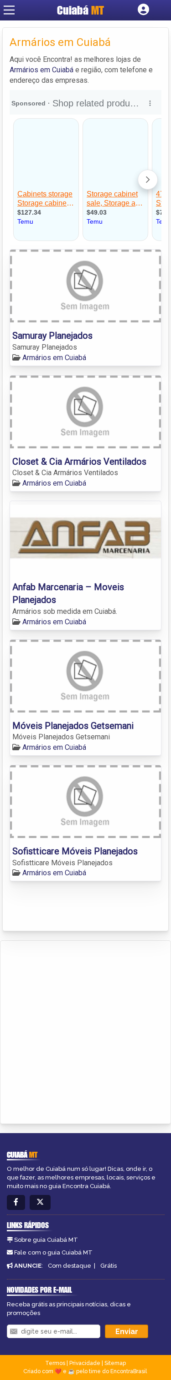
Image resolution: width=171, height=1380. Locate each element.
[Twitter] (40, 1202)
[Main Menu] (9, 10)
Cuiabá (80, 10)
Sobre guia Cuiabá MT (46, 1239)
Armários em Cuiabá (41, 69)
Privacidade (84, 1363)
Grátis (108, 1265)
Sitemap (115, 1363)
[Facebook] (16, 1202)
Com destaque (69, 1265)
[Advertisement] (85, 1030)
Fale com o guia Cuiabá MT (53, 1252)
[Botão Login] (143, 10)
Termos (55, 1363)
